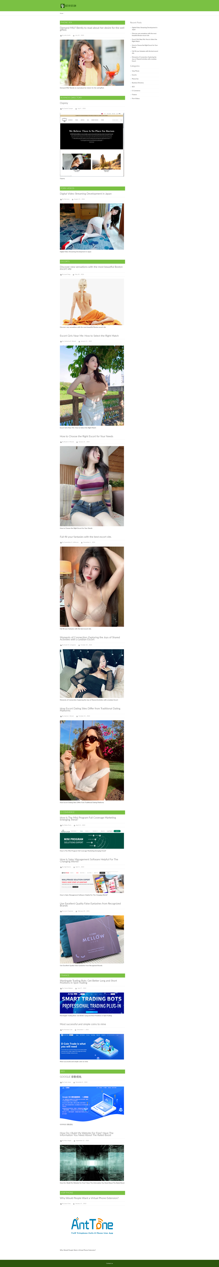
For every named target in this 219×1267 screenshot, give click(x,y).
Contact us (109, 1263)
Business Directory (138, 83)
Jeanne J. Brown (69, 716)
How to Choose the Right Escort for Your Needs (86, 436)
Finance (134, 94)
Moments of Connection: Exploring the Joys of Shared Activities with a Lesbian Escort (90, 638)
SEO (133, 86)
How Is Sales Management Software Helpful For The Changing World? (89, 860)
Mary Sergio (67, 1140)
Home (61, 13)
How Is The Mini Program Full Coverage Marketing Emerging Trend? (88, 818)
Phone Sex (135, 79)
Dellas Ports (67, 825)
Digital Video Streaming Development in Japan (86, 193)
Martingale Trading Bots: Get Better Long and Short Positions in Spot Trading (88, 982)
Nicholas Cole (68, 1029)
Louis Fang (67, 274)
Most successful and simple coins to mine (83, 1024)
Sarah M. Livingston (70, 645)
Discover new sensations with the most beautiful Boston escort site (91, 268)
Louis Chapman (68, 911)
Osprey (64, 103)
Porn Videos (136, 98)
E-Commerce (136, 90)
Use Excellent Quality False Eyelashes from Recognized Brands (90, 904)
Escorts (134, 75)
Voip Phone (135, 71)
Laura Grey (67, 1203)
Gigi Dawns (67, 867)
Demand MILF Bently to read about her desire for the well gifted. (92, 29)
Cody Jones (67, 1082)
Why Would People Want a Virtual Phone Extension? (89, 1198)
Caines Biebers (68, 988)
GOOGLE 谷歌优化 (70, 1077)
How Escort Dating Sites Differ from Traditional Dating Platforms (90, 709)
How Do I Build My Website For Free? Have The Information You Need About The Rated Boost (86, 1134)
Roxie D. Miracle (69, 442)
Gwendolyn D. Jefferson (71, 542)
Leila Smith (67, 35)
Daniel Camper (68, 108)
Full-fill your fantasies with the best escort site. (86, 537)
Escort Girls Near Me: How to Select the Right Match (89, 336)
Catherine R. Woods (70, 341)
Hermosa (66, 199)
